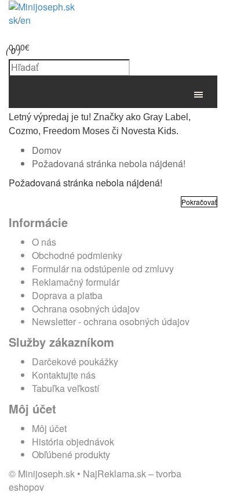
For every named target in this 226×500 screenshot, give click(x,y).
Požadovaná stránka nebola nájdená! (108, 163)
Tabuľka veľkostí (65, 388)
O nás (44, 242)
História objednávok (73, 441)
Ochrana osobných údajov (86, 308)
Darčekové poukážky (75, 361)
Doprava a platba (67, 295)
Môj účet (49, 428)
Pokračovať (199, 202)
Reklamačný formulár (75, 282)
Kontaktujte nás (64, 375)
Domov (46, 150)
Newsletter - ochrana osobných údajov (110, 321)
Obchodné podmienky (77, 255)
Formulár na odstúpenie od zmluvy (103, 268)
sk (13, 20)
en (25, 20)
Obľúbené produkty (71, 454)
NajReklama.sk (114, 473)
